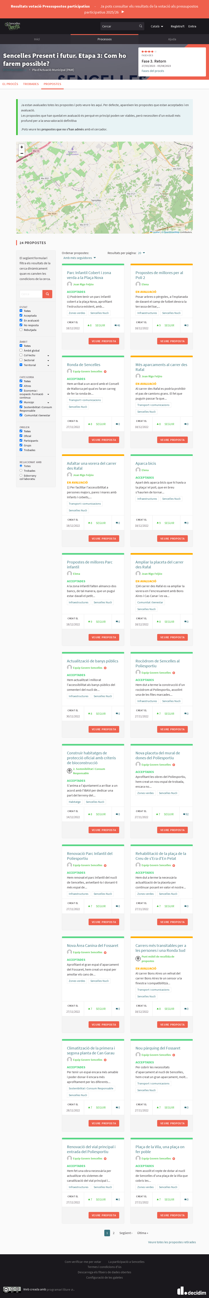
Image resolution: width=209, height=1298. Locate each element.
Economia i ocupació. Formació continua (31, 394)
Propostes (52, 84)
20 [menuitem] (139, 252)
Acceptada (30, 315)
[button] (22, 147)
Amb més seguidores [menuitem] (77, 257)
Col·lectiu (29, 355)
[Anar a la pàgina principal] (12, 26)
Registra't (178, 26)
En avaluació (31, 320)
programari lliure (60, 1289)
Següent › (125, 1233)
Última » (142, 1233)
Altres (27, 386)
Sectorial (29, 360)
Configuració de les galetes (104, 1277)
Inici (37, 39)
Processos (105, 39)
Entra (192, 26)
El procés (10, 84)
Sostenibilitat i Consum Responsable (36, 408)
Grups (27, 445)
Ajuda (172, 39)
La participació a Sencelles (126, 1262)
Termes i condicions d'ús (104, 1267)
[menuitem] (157, 26)
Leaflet (156, 232)
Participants (31, 440)
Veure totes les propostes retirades (172, 1242)
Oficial (27, 436)
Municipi (29, 402)
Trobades (31, 84)
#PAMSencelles (15, 70)
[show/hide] (50, 355)
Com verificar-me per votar (83, 1262)
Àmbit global (32, 350)
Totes (27, 311)
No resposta (31, 325)
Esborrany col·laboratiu (28, 477)
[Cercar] (140, 26)
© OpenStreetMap (170, 232)
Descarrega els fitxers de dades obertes (104, 1272)
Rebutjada (30, 330)
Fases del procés (153, 71)
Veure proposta (105, 341)
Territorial (30, 365)
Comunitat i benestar (37, 415)
